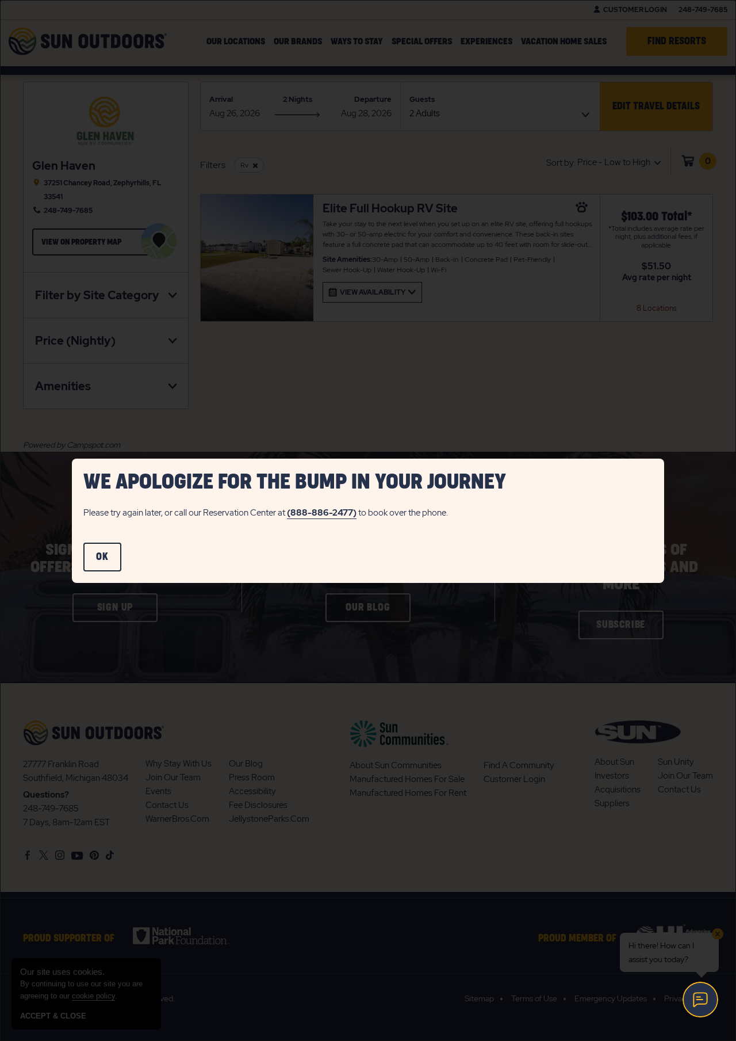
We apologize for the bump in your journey (294, 482)
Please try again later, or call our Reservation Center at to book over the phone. (265, 512)
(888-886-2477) (321, 512)
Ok (108, 561)
